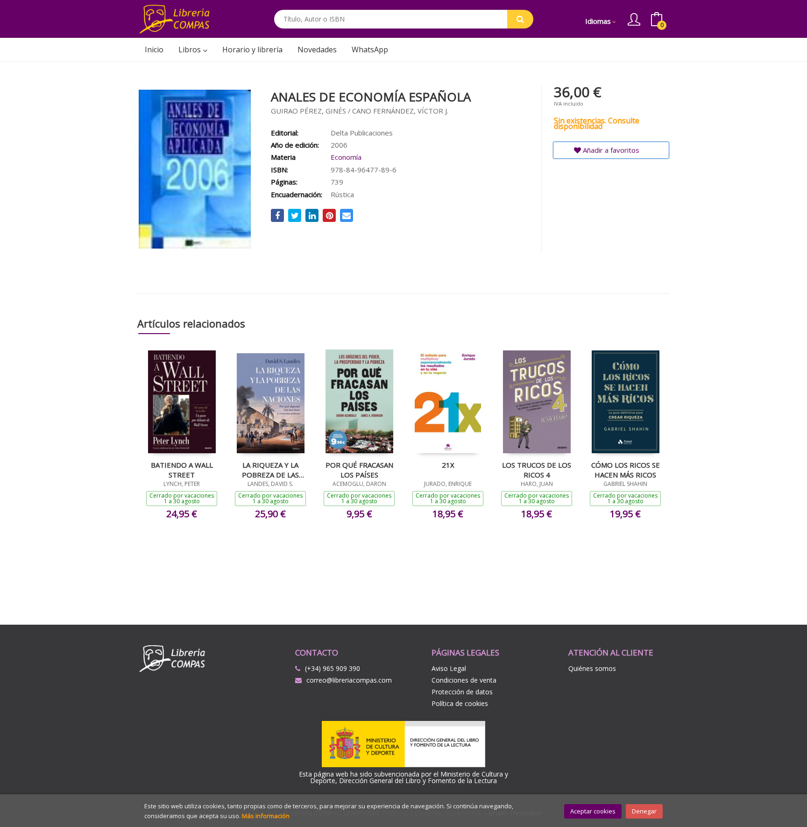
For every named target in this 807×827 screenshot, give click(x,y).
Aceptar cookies (593, 811)
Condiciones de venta (464, 680)
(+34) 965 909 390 (332, 668)
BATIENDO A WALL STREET (182, 469)
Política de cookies (460, 703)
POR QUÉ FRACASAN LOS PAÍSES (359, 469)
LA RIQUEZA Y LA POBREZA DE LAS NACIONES (270, 469)
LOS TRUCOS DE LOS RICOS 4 (536, 469)
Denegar (644, 811)
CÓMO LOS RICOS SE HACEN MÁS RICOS (625, 469)
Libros (190, 49)
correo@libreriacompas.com (349, 680)
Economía (346, 157)
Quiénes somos (592, 668)
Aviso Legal (449, 668)
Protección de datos (462, 691)
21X (448, 465)
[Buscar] (520, 19)
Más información (266, 816)
